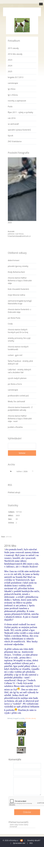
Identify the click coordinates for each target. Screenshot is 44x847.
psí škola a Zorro (15, 384)
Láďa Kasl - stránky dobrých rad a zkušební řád (19, 370)
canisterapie (13, 83)
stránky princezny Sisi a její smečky (19, 339)
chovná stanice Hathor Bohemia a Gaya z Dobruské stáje (20, 280)
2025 (10, 71)
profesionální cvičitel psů (18, 395)
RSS (31, 843)
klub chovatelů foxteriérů (18, 289)
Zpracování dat (19, 843)
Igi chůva (11, 89)
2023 (10, 60)
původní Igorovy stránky (18, 266)
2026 (26, 471)
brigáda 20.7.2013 (15, 77)
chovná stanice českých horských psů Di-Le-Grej (18, 330)
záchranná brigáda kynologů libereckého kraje (20, 302)
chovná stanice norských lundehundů (18, 348)
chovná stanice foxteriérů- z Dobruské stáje (19, 310)
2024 (10, 65)
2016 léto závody (15, 54)
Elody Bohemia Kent (16, 272)
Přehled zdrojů (14, 492)
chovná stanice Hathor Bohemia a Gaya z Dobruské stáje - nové (20, 418)
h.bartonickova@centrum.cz (19, 236)
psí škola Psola (14, 318)
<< (11, 471)
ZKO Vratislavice (15, 141)
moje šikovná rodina (16, 295)
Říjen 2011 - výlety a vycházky (20, 112)
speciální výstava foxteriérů (19, 129)
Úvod (3, 537)
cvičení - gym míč (15, 355)
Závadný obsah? (33, 840)
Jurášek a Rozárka (15, 427)
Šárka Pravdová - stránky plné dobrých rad (20, 362)
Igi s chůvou (13, 95)
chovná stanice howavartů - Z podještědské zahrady (20, 408)
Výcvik (10, 135)
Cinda (10, 323)
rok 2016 (12, 118)
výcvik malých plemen (17, 378)
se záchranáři (13, 124)
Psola (10, 106)
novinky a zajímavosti (17, 100)
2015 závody (13, 48)
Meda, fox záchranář (16, 401)
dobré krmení (13, 260)
